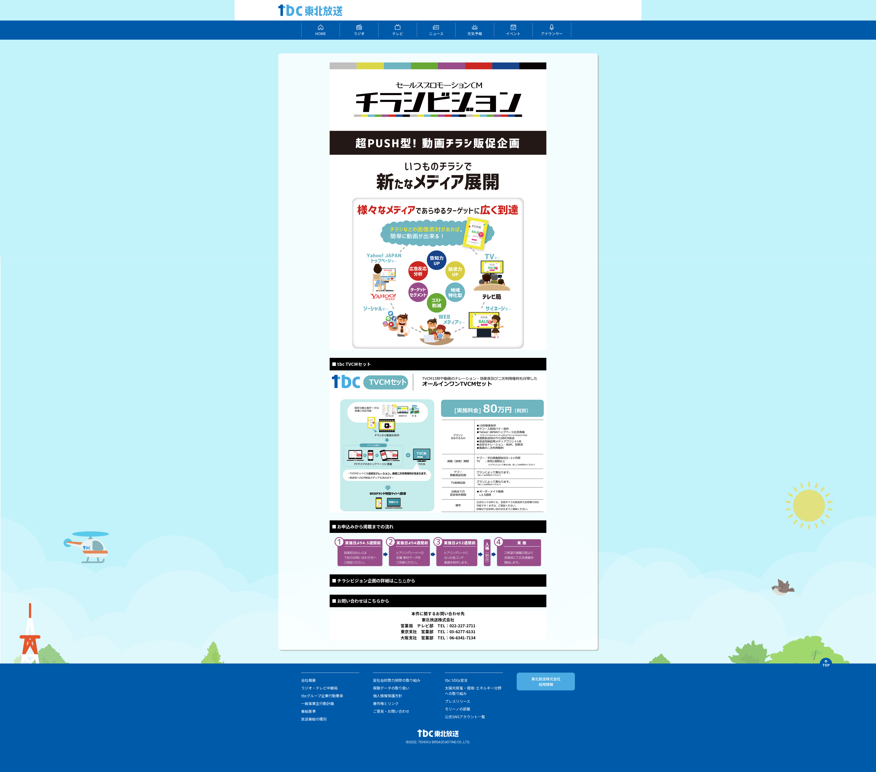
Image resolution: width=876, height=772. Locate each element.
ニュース (436, 33)
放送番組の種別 (314, 719)
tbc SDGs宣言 (456, 680)
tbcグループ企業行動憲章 (322, 695)
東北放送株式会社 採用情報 (546, 681)
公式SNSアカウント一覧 (465, 716)
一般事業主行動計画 (317, 703)
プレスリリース (457, 701)
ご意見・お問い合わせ (391, 711)
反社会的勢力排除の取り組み (396, 680)
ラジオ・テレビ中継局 (319, 688)
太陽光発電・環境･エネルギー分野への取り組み (473, 690)
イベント (513, 33)
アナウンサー (552, 33)
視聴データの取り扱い (391, 688)
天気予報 (474, 33)
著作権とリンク (386, 703)
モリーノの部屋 (457, 709)
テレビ (397, 33)
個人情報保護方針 (387, 695)
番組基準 (308, 711)
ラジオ (359, 33)
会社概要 (308, 680)
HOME (320, 33)
